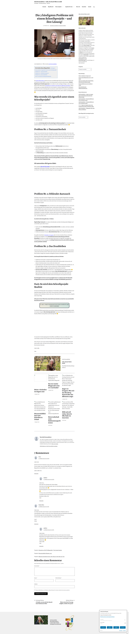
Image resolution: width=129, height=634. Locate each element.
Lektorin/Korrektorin (40, 80)
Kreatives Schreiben (62, 25)
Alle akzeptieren (109, 627)
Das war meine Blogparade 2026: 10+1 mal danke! (54, 386)
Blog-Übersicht (50, 6)
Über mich (78, 6)
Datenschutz (120, 630)
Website (35, 584)
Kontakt (89, 6)
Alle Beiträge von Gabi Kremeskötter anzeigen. (49, 446)
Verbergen (53, 68)
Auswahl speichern (116, 627)
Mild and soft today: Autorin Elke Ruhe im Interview (67, 415)
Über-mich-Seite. (55, 443)
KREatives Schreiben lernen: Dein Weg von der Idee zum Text (51, 556)
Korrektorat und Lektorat (54, 25)
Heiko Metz (41, 504)
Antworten (36, 473)
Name (35, 577)
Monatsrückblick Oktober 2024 (45, 553)
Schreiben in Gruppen (49, 235)
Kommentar (36, 565)
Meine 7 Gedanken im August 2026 (40, 391)
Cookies (127, 633)
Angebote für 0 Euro (69, 6)
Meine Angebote (58, 6)
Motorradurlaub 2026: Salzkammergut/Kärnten (54, 420)
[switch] (125, 619)
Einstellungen (123, 627)
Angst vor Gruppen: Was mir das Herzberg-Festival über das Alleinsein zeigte (68, 392)
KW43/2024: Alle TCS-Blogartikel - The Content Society (50, 550)
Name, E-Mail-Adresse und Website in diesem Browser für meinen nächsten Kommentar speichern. (53, 590)
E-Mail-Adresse (58, 577)
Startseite (44, 6)
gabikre (45, 477)
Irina (40, 456)
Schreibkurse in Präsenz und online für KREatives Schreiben (57, 85)
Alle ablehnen (103, 627)
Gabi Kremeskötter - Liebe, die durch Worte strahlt (48, 2)
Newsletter (84, 6)
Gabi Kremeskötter (53, 64)
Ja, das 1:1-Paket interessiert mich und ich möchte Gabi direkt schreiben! (54, 305)
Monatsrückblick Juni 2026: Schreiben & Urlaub (40, 416)
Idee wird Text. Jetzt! (45, 166)
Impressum (124, 630)
